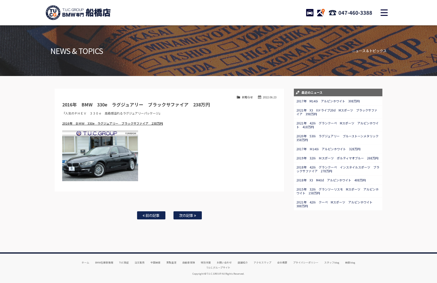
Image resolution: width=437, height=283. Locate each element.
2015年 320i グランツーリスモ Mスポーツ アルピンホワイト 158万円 (337, 191)
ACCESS (321, 13)
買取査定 (171, 262)
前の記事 (152, 215)
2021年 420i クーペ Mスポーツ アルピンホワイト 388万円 (336, 204)
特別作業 (206, 262)
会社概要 (282, 262)
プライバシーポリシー (305, 262)
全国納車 (155, 262)
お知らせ (247, 97)
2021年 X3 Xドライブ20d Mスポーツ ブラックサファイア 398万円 (336, 112)
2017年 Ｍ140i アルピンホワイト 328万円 (328, 149)
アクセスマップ (262, 262)
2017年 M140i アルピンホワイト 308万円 (328, 101)
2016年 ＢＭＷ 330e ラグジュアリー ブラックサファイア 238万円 (112, 123)
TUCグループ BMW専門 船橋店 (78, 12)
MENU (384, 13)
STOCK (310, 13)
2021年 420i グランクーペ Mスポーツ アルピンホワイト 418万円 (337, 125)
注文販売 (140, 262)
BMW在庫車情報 (104, 262)
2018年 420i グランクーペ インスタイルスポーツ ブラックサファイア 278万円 (337, 169)
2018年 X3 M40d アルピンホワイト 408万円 (331, 180)
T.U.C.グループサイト (219, 267)
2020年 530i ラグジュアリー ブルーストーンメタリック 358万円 (339, 138)
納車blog (350, 262)
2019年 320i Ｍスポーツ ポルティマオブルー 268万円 (337, 158)
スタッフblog (331, 262)
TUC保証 (124, 262)
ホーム (85, 262)
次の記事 (186, 215)
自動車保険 (188, 262)
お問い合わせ (224, 262)
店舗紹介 (243, 262)
